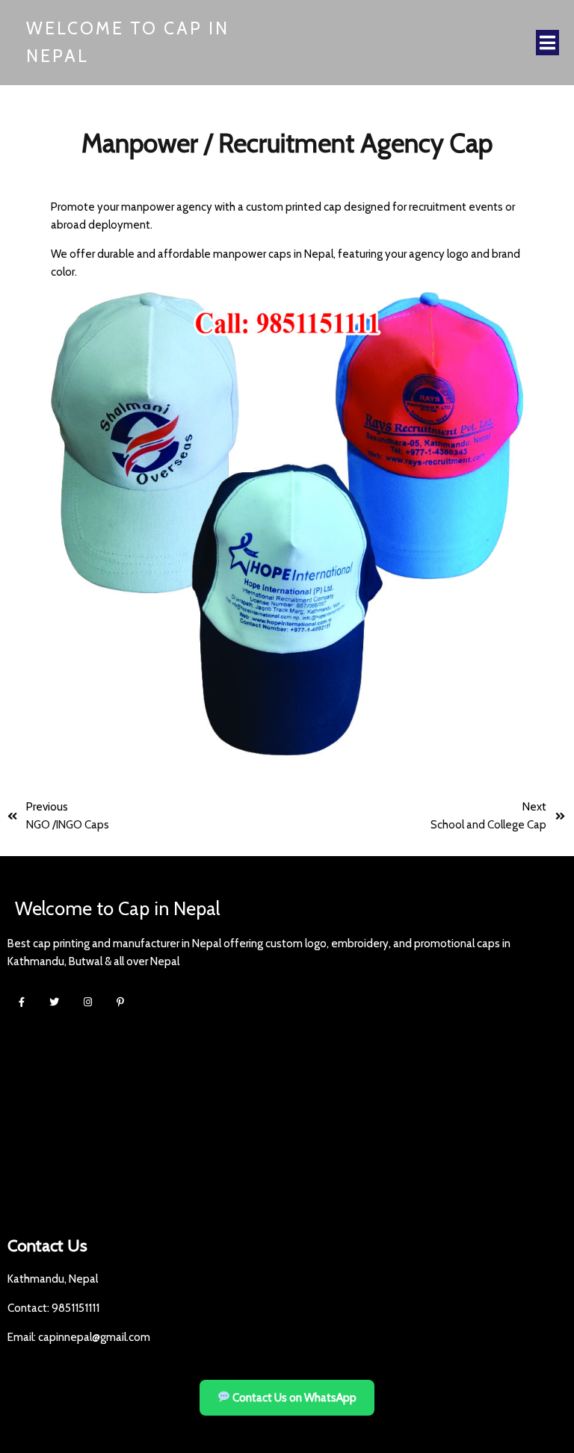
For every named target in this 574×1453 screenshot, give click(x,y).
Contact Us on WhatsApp (293, 1397)
